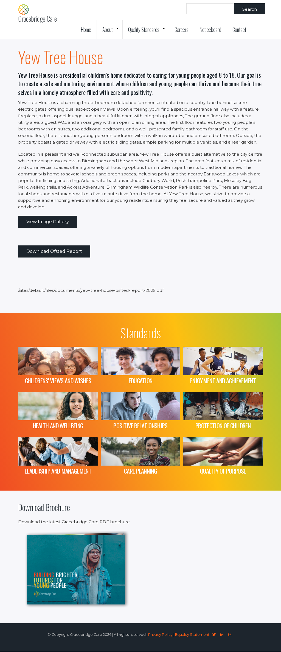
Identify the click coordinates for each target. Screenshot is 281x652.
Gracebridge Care (37, 18)
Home (86, 29)
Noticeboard (210, 29)
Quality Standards (148, 32)
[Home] (23, 9)
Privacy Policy (160, 635)
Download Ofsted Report (54, 251)
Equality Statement (192, 635)
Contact (239, 29)
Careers (181, 29)
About (111, 32)
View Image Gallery (47, 221)
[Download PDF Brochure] (78, 606)
